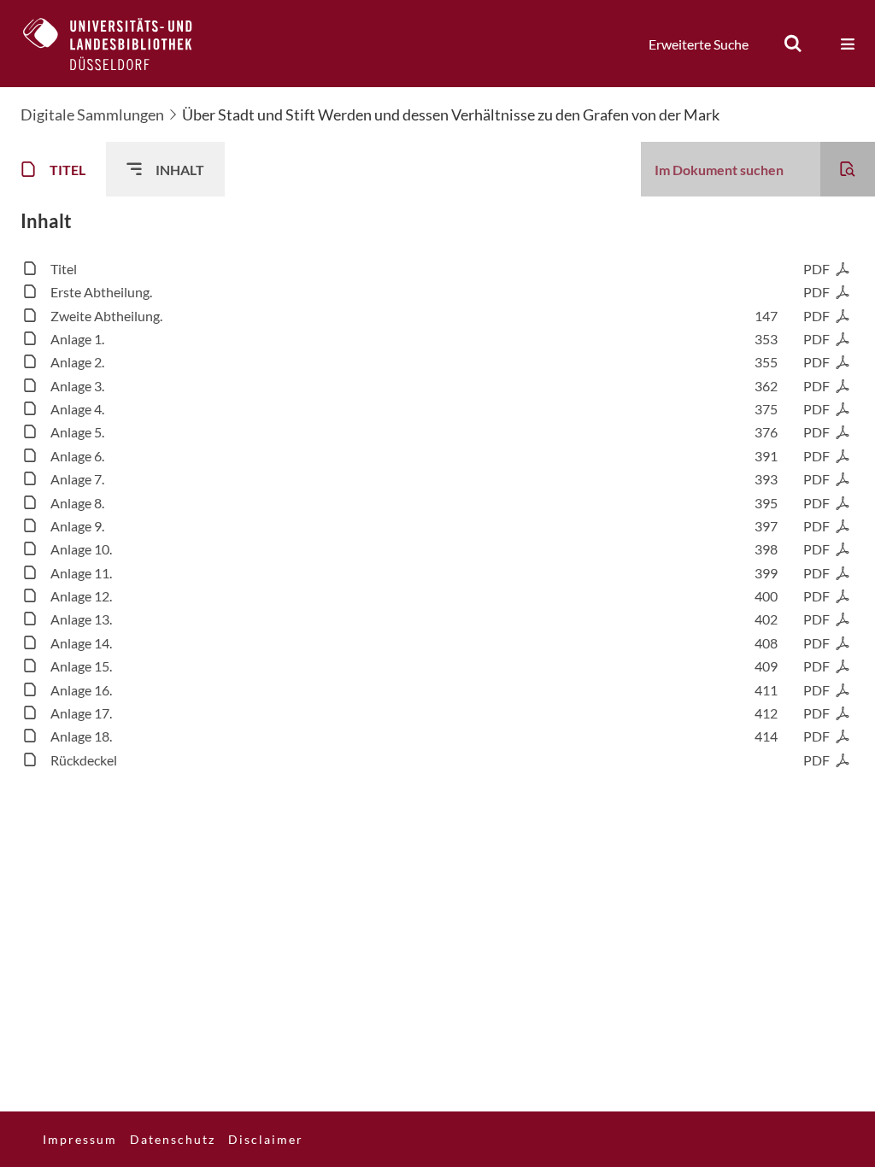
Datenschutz (172, 1139)
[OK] (793, 43)
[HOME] (120, 43)
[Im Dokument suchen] (847, 169)
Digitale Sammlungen (92, 114)
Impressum (80, 1139)
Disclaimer (265, 1139)
